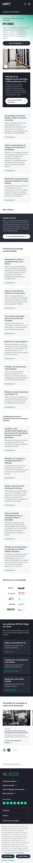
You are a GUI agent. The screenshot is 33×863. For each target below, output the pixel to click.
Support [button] (5, 815)
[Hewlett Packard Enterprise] (6, 4)
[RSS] (25, 803)
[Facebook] (18, 803)
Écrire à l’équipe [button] (13, 789)
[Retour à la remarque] (20, 764)
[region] (16, 228)
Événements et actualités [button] (11, 820)
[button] (25, 4)
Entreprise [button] (6, 810)
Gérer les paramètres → (9, 860)
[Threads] (14, 803)
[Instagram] (11, 803)
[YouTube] (21, 803)
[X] (7, 803)
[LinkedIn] (4, 803)
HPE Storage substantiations (11, 764)
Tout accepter (8, 856)
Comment (9, 781)
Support (8, 785)
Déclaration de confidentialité (14, 852)
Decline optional (23, 856)
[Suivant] (8, 750)
